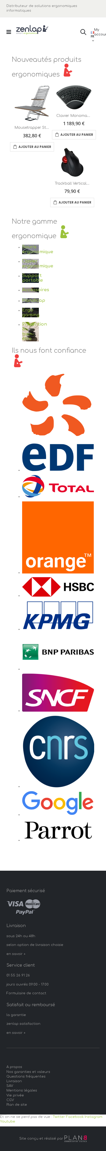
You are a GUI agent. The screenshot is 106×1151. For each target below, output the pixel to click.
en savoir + (15, 954)
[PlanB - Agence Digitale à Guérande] (75, 1138)
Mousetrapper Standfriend (39, 128)
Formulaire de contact (26, 993)
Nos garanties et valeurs (28, 1072)
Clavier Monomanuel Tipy (80, 116)
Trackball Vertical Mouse (77, 183)
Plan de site (16, 1105)
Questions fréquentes (26, 1076)
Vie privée (15, 1095)
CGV (10, 1100)
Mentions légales (21, 1090)
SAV (9, 1086)
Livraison (14, 1081)
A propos (14, 1067)
